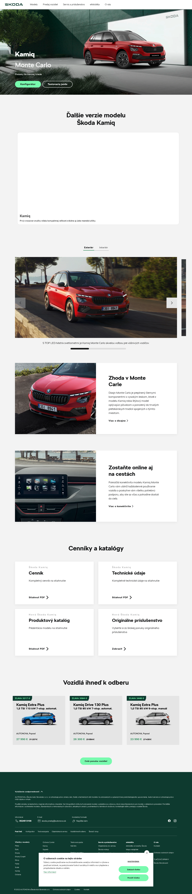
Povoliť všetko (134, 878)
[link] (54, 585)
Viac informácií (50, 872)
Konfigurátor (28, 84)
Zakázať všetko (133, 869)
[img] (14, 4)
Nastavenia (133, 861)
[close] (146, 852)
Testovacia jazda (57, 84)
